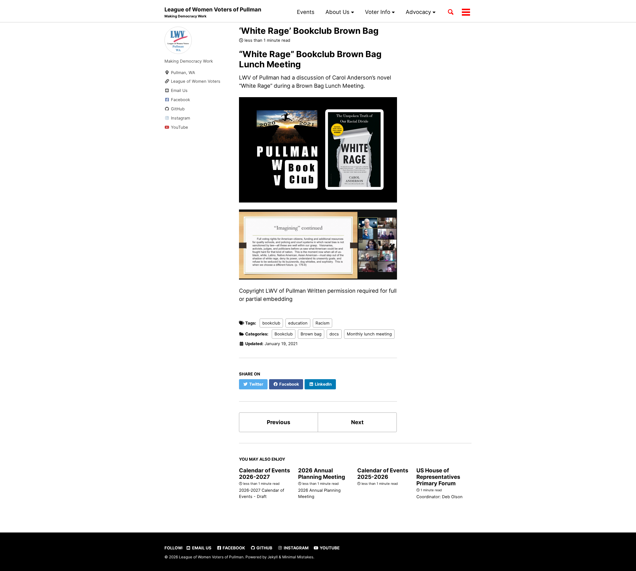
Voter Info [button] (378, 12)
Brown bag (311, 333)
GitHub (263, 547)
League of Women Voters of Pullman (212, 12)
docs (334, 333)
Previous (278, 422)
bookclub (271, 323)
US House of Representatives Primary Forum (438, 477)
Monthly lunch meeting (369, 333)
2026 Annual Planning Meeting (321, 473)
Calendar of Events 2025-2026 (382, 473)
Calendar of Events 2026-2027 (264, 473)
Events (306, 12)
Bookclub (284, 333)
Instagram (296, 547)
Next (357, 422)
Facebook (233, 547)
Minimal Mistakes (297, 557)
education (298, 323)
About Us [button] (338, 12)
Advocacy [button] (419, 12)
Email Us (201, 547)
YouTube (329, 547)
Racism (322, 323)
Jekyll (273, 557)
